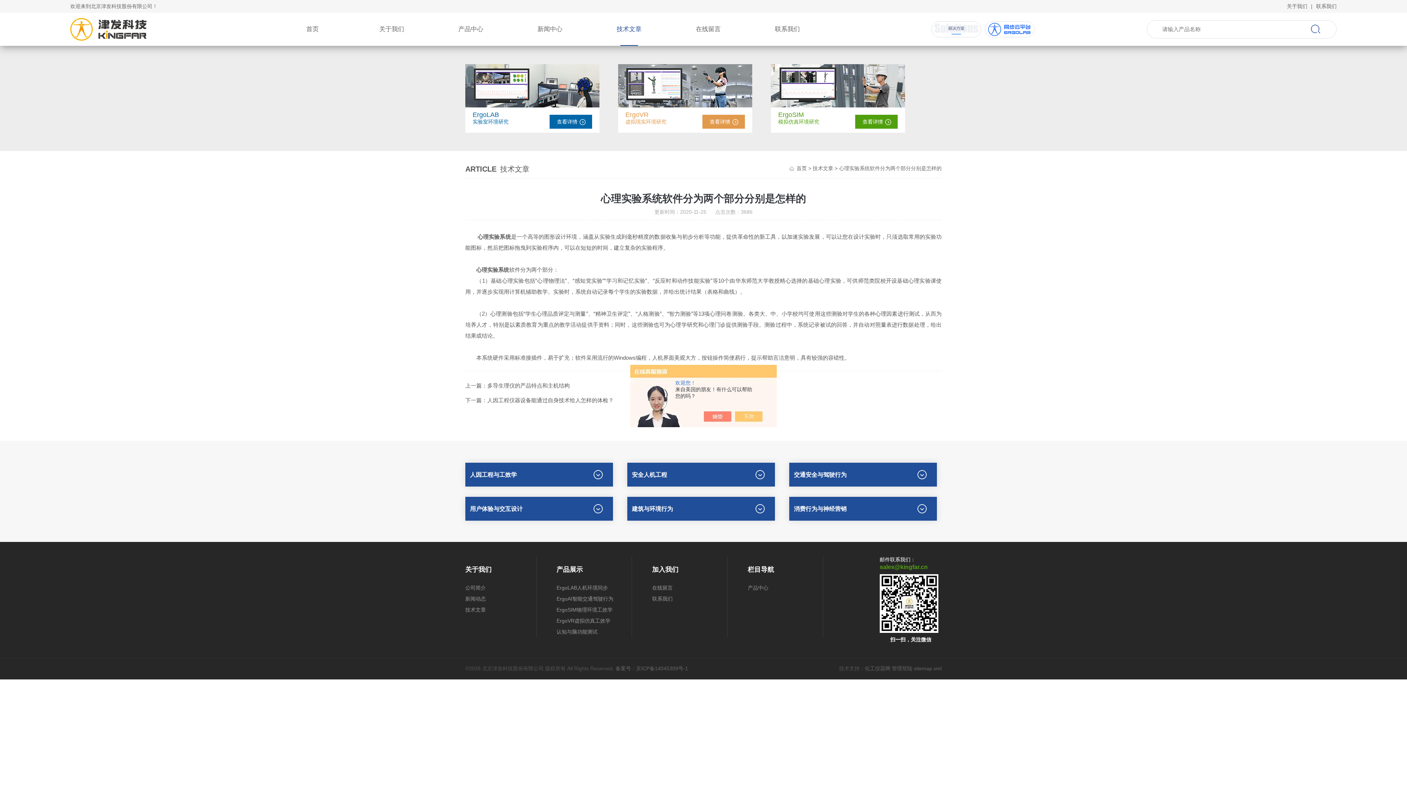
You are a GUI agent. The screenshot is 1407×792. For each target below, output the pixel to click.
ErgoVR (637, 114)
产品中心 (470, 29)
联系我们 (1326, 6)
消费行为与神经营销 (820, 509)
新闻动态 (475, 599)
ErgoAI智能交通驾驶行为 (585, 599)
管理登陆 (902, 668)
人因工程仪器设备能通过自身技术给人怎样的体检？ (550, 400)
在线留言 (708, 29)
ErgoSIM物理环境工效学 (585, 610)
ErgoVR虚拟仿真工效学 (583, 621)
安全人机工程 (649, 475)
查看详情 (567, 122)
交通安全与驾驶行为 (820, 475)
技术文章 (629, 29)
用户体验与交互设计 (496, 509)
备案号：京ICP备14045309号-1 (652, 668)
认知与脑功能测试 (577, 632)
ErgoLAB (486, 114)
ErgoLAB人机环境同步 (582, 588)
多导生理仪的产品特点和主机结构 (528, 385)
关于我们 (1297, 6)
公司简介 (475, 588)
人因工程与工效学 (493, 475)
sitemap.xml (928, 668)
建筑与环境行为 (652, 509)
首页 (312, 29)
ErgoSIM (791, 114)
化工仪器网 (877, 668)
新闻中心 (550, 29)
